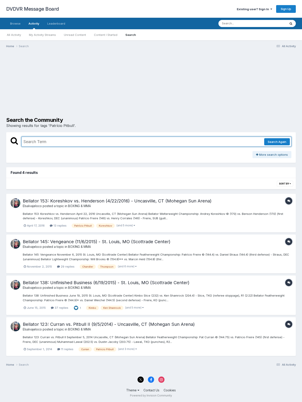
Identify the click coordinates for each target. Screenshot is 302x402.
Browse (15, 23)
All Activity (14, 35)
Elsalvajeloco (32, 206)
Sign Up (286, 9)
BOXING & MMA (79, 206)
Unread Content (75, 35)
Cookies (170, 390)
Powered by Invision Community (151, 395)
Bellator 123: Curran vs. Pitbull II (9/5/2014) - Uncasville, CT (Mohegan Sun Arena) (109, 324)
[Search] (291, 23)
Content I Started (105, 35)
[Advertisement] (86, 86)
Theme (132, 390)
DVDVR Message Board (32, 9)
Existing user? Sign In (253, 9)
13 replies (60, 225)
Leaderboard (56, 23)
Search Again (277, 142)
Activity (34, 23)
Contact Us (151, 390)
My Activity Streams (42, 35)
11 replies (66, 349)
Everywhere (272, 23)
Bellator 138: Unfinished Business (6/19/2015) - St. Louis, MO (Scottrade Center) (106, 282)
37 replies (61, 307)
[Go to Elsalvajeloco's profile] (15, 203)
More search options (273, 154)
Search (130, 35)
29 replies (67, 266)
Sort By (284, 183)
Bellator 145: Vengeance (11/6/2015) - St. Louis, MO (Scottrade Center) (96, 241)
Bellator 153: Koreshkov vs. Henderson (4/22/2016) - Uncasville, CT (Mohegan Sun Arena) (117, 201)
